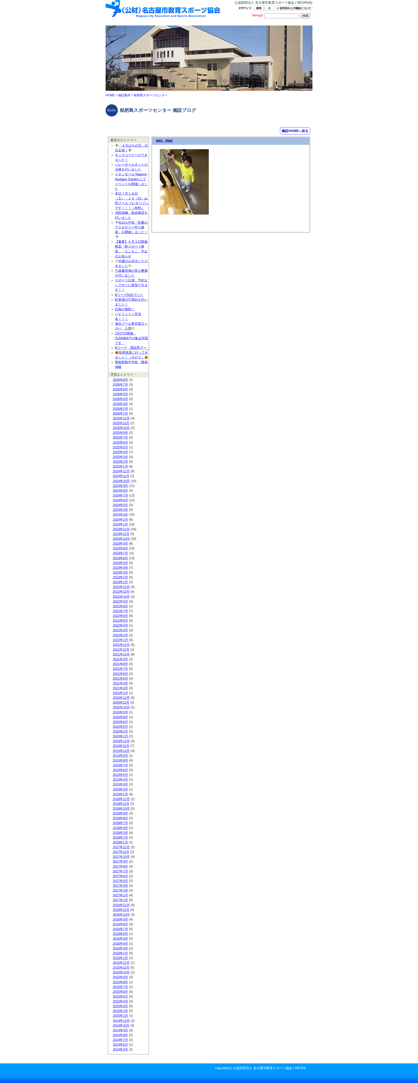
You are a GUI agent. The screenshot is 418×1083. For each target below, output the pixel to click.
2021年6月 (120, 674)
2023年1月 (120, 582)
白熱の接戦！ (125, 309)
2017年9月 (120, 861)
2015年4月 (120, 1001)
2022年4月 (120, 625)
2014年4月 (120, 1049)
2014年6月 (120, 1044)
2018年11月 (121, 804)
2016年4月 (120, 943)
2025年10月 (121, 428)
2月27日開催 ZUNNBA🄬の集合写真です (131, 338)
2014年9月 (120, 1030)
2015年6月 (120, 991)
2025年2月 (120, 461)
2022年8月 (120, 606)
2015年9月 (120, 977)
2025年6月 (120, 442)
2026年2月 (120, 409)
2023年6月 (120, 558)
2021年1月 (120, 693)
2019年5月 (120, 775)
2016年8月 (120, 924)
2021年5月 (120, 678)
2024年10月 (121, 481)
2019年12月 (121, 741)
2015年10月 (121, 972)
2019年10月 (121, 751)
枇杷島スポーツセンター (150, 95)
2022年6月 (120, 616)
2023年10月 (121, 539)
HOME (110, 95)
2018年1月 (120, 842)
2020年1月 (120, 736)
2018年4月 (120, 828)
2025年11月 (121, 423)
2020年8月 (120, 717)
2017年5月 (120, 881)
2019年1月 (120, 794)
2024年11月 (121, 476)
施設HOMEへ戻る (295, 131)
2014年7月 (120, 1040)
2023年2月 (120, 577)
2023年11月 (121, 534)
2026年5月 (120, 394)
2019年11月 (121, 746)
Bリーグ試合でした (129, 295)
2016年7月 (120, 929)
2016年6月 (120, 934)
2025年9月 (120, 432)
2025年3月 (120, 457)
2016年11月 (121, 910)
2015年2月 (120, 1011)
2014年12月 (121, 1020)
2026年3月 (120, 404)
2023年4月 (120, 567)
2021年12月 (121, 645)
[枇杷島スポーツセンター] (163, 12)
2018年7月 (120, 823)
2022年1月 (120, 640)
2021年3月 (120, 688)
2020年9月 (120, 712)
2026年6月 (120, 389)
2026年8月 (120, 380)
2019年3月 (120, 784)
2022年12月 (121, 587)
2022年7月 (120, 611)
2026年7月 (120, 384)
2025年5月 (120, 447)
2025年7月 (120, 437)
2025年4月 (120, 452)
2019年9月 (120, 755)
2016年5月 (120, 938)
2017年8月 (120, 866)
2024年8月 (120, 490)
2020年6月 (120, 722)
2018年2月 (120, 837)
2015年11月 (121, 967)
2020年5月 (120, 726)
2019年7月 (120, 765)
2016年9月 (120, 919)
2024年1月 (120, 524)
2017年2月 (120, 895)
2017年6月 (120, 876)
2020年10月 (121, 707)
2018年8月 (120, 818)
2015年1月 (120, 1015)
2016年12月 (121, 905)
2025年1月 (120, 466)
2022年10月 (121, 596)
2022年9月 (120, 601)
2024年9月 (120, 486)
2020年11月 (121, 702)
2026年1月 (120, 413)
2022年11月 (121, 591)
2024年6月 (120, 500)
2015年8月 (120, 982)
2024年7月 (120, 495)
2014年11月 (121, 1025)
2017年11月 (121, 852)
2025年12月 (121, 418)
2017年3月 (120, 890)
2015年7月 (120, 987)
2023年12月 (121, 529)
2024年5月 (120, 505)
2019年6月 (120, 770)
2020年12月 (121, 697)
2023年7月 (120, 553)
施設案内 (124, 95)
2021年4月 (120, 683)
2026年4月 (120, 399)
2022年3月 (120, 630)
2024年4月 (120, 510)
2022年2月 (120, 635)
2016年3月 (120, 948)
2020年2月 (120, 731)
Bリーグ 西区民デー (132, 348)
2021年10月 (121, 654)
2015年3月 (120, 1006)
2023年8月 (120, 548)
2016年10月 (121, 914)
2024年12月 (121, 471)
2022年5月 (120, 620)
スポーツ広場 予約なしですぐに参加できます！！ (131, 285)
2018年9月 (120, 813)
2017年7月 (120, 871)
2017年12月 (121, 847)
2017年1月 (120, 900)
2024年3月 (120, 514)
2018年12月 (121, 799)
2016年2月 (120, 953)
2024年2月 (120, 519)
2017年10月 (121, 856)
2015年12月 (121, 963)
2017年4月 (120, 885)
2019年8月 (120, 760)
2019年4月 (120, 779)
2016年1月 (120, 958)
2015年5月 (120, 996)
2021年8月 (120, 664)
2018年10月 (121, 808)
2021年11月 (121, 649)
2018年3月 (120, 833)
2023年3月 (120, 572)
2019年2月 (120, 789)
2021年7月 (120, 669)
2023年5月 (120, 563)
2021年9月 (120, 659)
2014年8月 (120, 1035)
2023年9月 (120, 543)
